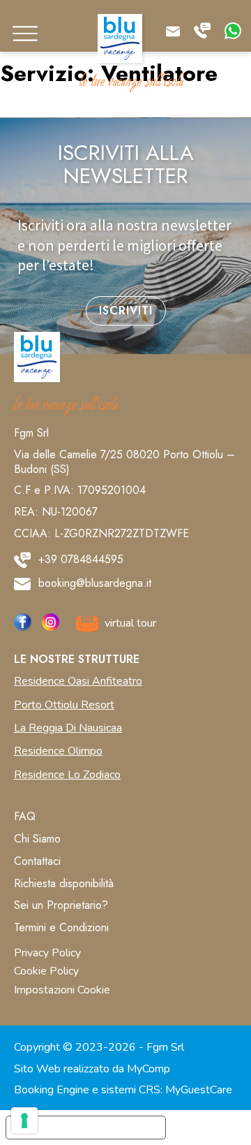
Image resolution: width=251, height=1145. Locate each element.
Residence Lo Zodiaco (67, 774)
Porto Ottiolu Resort (64, 705)
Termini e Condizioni (61, 927)
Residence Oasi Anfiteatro (78, 681)
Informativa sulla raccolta (85, 1128)
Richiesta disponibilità (64, 883)
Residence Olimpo (58, 751)
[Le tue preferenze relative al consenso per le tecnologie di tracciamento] (24, 1120)
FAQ (25, 816)
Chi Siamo (37, 839)
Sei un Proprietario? (61, 905)
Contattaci (37, 861)
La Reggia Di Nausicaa (68, 728)
